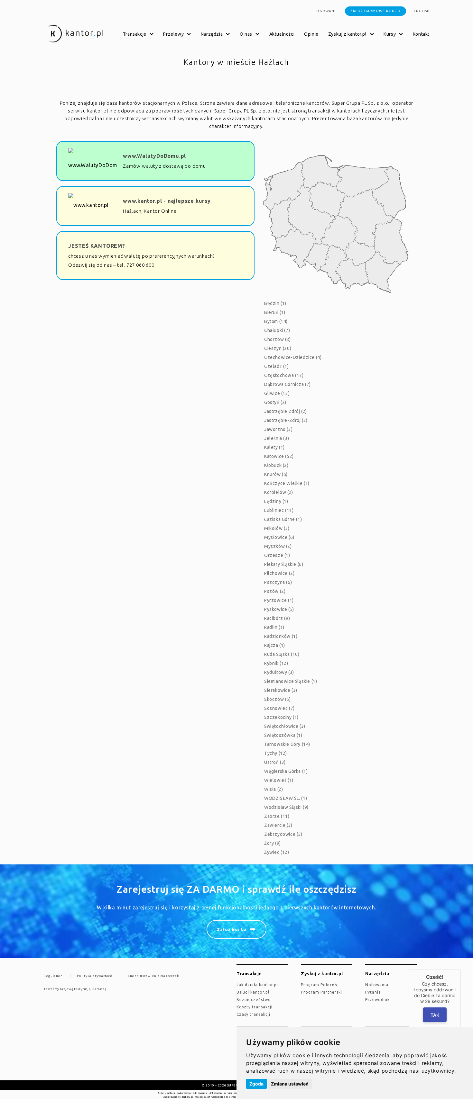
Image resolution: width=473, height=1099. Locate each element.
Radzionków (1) (280, 636)
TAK (434, 1015)
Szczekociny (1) (281, 717)
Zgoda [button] (256, 1083)
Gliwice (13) (277, 393)
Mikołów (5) (277, 528)
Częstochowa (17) (284, 375)
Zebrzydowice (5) (283, 834)
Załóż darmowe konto (375, 11)
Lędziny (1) (276, 501)
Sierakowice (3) (280, 690)
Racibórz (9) (277, 618)
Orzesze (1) (277, 555)
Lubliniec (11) (278, 510)
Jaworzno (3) (278, 429)
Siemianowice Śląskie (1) (290, 681)
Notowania (376, 985)
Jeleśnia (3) (276, 438)
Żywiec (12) (276, 852)
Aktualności (282, 34)
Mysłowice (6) (279, 537)
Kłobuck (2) (276, 465)
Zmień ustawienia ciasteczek (153, 976)
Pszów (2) (274, 591)
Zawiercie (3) (278, 825)
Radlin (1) (274, 627)
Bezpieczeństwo (253, 999)
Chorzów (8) (277, 339)
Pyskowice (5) (279, 609)
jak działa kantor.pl (257, 985)
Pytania (373, 992)
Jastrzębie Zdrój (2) (285, 411)
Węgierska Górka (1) (286, 771)
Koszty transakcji (254, 1007)
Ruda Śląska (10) (282, 654)
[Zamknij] (461, 969)
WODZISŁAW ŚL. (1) (285, 798)
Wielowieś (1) (278, 780)
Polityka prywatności (95, 976)
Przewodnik (377, 999)
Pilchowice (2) (279, 573)
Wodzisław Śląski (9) (286, 807)
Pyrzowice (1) (279, 600)
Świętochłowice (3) (284, 726)
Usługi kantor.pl (252, 992)
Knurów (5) (276, 474)
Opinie (311, 34)
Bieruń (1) (274, 312)
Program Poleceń (319, 985)
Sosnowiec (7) (279, 708)
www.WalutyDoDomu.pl (154, 156)
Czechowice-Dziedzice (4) (292, 357)
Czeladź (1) (276, 366)
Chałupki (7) (277, 330)
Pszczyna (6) (278, 582)
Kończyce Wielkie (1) (287, 483)
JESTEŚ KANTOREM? (96, 246)
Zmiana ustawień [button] (290, 1083)
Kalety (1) (274, 447)
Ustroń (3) (275, 762)
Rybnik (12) (276, 663)
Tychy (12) (275, 753)
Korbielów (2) (278, 492)
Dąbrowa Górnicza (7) (287, 384)
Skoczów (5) (277, 699)
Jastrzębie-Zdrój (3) (286, 420)
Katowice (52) (279, 456)
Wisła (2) (273, 789)
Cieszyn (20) (277, 348)
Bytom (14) (276, 321)
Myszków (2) (278, 546)
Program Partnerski (321, 992)
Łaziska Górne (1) (283, 519)
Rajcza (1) (274, 645)
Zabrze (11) (277, 816)
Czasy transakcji (253, 1014)
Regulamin (53, 976)
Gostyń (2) (275, 402)
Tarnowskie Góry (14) (287, 744)
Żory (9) (272, 843)
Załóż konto (231, 929)
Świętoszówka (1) (283, 735)
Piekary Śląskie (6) (283, 564)
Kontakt (421, 34)
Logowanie (326, 11)
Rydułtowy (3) (279, 672)
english (422, 11)
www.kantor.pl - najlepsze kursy (167, 201)
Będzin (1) (275, 303)
